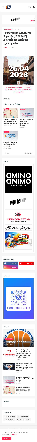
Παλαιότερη (28, 153)
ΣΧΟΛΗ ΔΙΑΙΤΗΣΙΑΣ (23, 420)
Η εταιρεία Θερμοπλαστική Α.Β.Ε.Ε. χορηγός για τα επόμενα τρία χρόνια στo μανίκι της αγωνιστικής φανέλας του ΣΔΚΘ (24, 353)
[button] (2, 7)
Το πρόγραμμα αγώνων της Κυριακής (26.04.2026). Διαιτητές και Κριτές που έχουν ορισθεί (18, 89)
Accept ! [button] (6, 438)
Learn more (13, 434)
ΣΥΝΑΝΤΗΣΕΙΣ (9, 420)
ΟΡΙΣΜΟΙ (17, 29)
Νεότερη (7, 153)
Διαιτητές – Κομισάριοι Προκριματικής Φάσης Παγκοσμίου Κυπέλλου (10, 121)
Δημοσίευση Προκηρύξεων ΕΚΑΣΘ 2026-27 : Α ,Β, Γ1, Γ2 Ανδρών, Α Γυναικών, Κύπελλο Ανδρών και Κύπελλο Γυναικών (24, 367)
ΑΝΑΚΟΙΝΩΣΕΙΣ (10, 416)
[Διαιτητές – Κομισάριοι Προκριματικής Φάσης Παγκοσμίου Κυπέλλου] (9, 390)
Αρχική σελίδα (8, 29)
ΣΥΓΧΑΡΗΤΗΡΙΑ (23, 416)
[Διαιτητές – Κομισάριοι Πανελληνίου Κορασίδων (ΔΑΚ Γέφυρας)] (9, 380)
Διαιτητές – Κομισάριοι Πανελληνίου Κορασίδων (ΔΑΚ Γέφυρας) (26, 122)
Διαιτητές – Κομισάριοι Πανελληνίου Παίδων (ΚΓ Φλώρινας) (10, 144)
